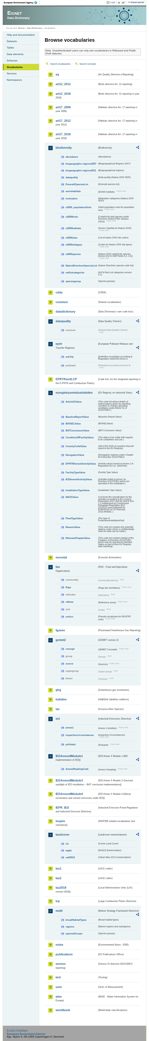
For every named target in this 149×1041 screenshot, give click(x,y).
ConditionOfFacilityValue (80, 437)
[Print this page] (119, 2)
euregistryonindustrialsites (74, 392)
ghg (58, 689)
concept (70, 649)
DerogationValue (75, 455)
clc (67, 843)
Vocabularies (15, 67)
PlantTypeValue (74, 518)
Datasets (12, 41)
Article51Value (74, 401)
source (69, 663)
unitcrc (69, 616)
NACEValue (72, 497)
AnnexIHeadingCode (77, 769)
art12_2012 (63, 84)
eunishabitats (73, 191)
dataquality (72, 177)
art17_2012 (63, 120)
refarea (69, 602)
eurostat (61, 557)
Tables (10, 47)
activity (70, 356)
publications (64, 954)
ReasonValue (73, 527)
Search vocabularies (60, 64)
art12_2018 (63, 93)
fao (58, 566)
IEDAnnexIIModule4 (69, 794)
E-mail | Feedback (17, 1030)
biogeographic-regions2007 (81, 163)
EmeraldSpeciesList (77, 184)
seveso (61, 963)
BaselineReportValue (77, 417)
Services (12, 73)
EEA (21, 2)
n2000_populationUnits (78, 207)
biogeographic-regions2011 (81, 170)
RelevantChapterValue (78, 538)
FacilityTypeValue (75, 472)
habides (61, 699)
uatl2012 (70, 857)
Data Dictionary (34, 28)
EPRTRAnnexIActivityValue (81, 463)
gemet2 (61, 640)
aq (57, 74)
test (58, 977)
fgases (60, 630)
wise (59, 996)
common (62, 302)
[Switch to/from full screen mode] (124, 2)
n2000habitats (73, 228)
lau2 (58, 878)
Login (113, 2)
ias (58, 709)
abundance (72, 156)
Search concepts (87, 64)
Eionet (21, 28)
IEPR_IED (62, 807)
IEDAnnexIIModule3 (69, 780)
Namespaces (14, 79)
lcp (58, 901)
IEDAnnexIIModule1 (69, 756)
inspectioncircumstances (80, 735)
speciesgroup (73, 281)
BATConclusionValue (77, 430)
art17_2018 (63, 134)
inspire (60, 821)
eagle (69, 850)
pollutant (71, 744)
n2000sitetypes (74, 244)
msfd (59, 910)
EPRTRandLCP (66, 379)
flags (68, 587)
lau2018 (61, 887)
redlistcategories (75, 272)
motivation (72, 198)
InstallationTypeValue (78, 490)
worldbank (63, 1010)
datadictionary (65, 311)
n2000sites (71, 237)
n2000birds (72, 216)
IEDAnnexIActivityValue (79, 479)
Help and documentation (21, 34)
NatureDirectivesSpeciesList (81, 265)
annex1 (70, 727)
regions (70, 926)
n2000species (73, 254)
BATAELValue (73, 423)
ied (58, 718)
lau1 (58, 868)
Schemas (12, 60)
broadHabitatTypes (76, 920)
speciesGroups (74, 933)
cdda (59, 292)
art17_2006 (63, 107)
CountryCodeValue (76, 446)
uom (59, 987)
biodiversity (64, 147)
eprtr (59, 343)
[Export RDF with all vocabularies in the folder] (137, 148)
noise (59, 944)
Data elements (15, 54)
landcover (62, 834)
